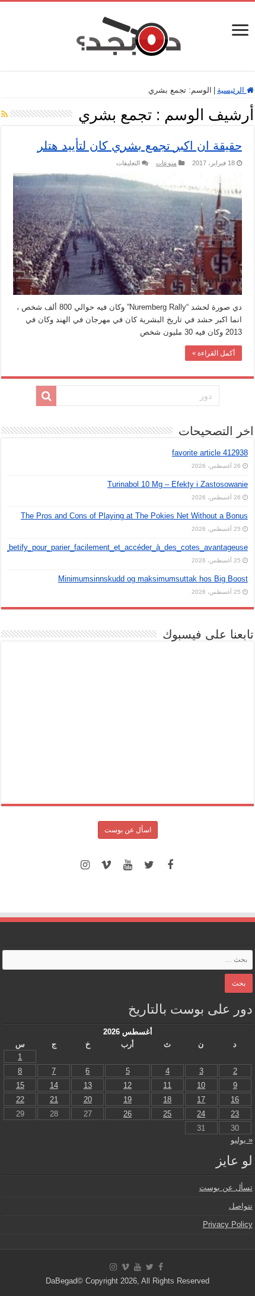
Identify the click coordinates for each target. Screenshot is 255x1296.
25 (167, 1113)
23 (235, 1113)
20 (88, 1099)
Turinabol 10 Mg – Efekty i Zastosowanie (177, 484)
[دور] (46, 396)
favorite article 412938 (210, 452)
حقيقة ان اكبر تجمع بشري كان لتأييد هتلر (139, 145)
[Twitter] (148, 865)
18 (167, 1099)
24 (201, 1113)
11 (167, 1085)
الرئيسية (232, 90)
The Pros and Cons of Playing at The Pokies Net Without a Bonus (134, 515)
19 (127, 1099)
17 (201, 1099)
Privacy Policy (228, 1224)
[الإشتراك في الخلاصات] (4, 114)
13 (88, 1085)
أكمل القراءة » (213, 353)
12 (127, 1085)
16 (235, 1099)
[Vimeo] (106, 865)
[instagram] (84, 865)
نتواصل (241, 1205)
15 (20, 1085)
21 (54, 1099)
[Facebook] (170, 865)
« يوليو (242, 1139)
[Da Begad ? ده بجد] (127, 34)
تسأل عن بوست (226, 1187)
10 (201, 1085)
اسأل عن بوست (127, 830)
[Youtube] (127, 865)
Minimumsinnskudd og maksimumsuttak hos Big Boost (153, 578)
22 (20, 1099)
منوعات (166, 162)
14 (54, 1085)
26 (127, 1113)
